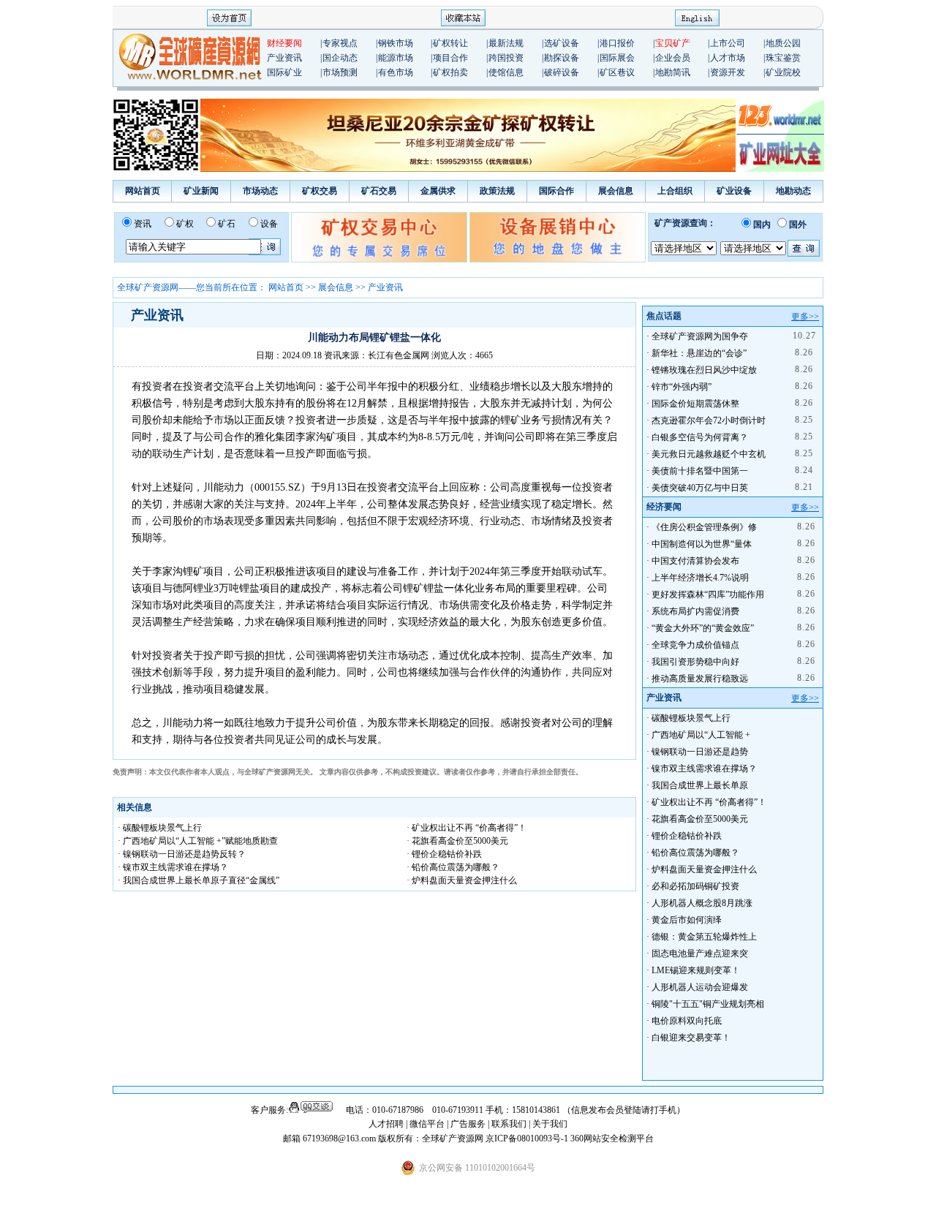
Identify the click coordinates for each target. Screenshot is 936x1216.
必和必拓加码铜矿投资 (695, 886)
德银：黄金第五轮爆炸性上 (704, 937)
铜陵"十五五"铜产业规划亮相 (708, 1004)
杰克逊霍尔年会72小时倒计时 (709, 420)
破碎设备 (561, 72)
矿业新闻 (201, 191)
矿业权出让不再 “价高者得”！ (709, 802)
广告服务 (469, 1124)
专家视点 (340, 43)
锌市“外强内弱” (682, 387)
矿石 (226, 224)
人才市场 (727, 58)
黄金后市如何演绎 (687, 920)
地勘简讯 (672, 72)
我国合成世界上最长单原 (700, 785)
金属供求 (438, 191)
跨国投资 (506, 58)
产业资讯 (284, 58)
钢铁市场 (395, 43)
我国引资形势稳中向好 (695, 662)
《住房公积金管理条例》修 (704, 527)
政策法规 (497, 191)
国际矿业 (284, 72)
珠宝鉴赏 (783, 58)
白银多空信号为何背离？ (700, 437)
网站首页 (142, 191)
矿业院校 (783, 72)
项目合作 (450, 58)
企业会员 (672, 58)
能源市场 (395, 58)
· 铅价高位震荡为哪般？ (453, 867)
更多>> (805, 316)
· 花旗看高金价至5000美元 (457, 841)
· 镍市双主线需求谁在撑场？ (173, 867)
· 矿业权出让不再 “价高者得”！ (466, 828)
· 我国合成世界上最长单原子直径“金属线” (198, 880)
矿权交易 (319, 191)
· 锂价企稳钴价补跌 (444, 854)
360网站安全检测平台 (612, 1138)
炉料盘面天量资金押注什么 (704, 869)
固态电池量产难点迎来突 (700, 953)
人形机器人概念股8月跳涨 (702, 903)
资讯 (142, 224)
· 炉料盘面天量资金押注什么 (462, 880)
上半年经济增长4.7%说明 (700, 578)
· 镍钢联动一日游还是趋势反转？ (182, 854)
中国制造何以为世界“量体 (702, 544)
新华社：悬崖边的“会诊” (699, 353)
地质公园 (783, 43)
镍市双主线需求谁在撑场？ (704, 768)
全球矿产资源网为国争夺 (700, 336)
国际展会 (617, 58)
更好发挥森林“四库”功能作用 (708, 594)
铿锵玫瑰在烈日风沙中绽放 (704, 370)
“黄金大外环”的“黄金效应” (703, 628)
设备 (269, 224)
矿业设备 (734, 191)
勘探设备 (561, 58)
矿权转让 (450, 43)
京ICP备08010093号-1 (528, 1138)
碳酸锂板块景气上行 (691, 718)
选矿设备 (561, 43)
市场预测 (340, 72)
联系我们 (508, 1124)
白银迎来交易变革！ (691, 1037)
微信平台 (427, 1124)
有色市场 (395, 72)
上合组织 (674, 191)
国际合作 (556, 191)
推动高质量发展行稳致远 (700, 678)
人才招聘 (386, 1124)
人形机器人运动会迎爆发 (700, 987)
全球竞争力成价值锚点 (695, 645)
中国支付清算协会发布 (695, 561)
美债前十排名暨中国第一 (700, 471)
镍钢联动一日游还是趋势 (700, 752)
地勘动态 (793, 191)
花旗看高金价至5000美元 (700, 819)
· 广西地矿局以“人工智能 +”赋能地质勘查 (198, 841)
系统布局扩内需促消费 (695, 611)
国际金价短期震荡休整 (695, 404)
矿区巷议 (617, 72)
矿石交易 (378, 191)
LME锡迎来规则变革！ (696, 970)
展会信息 (615, 191)
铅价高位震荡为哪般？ (695, 852)
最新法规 (506, 43)
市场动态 (260, 191)
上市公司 (727, 43)
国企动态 (340, 58)
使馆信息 (506, 72)
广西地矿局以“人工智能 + (701, 735)
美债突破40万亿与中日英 (700, 488)
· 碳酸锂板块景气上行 (160, 828)
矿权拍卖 (450, 72)
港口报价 (617, 43)
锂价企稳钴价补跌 (687, 836)
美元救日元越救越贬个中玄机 (709, 454)
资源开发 (727, 72)
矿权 (185, 224)
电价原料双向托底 (687, 1021)
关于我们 (549, 1124)
